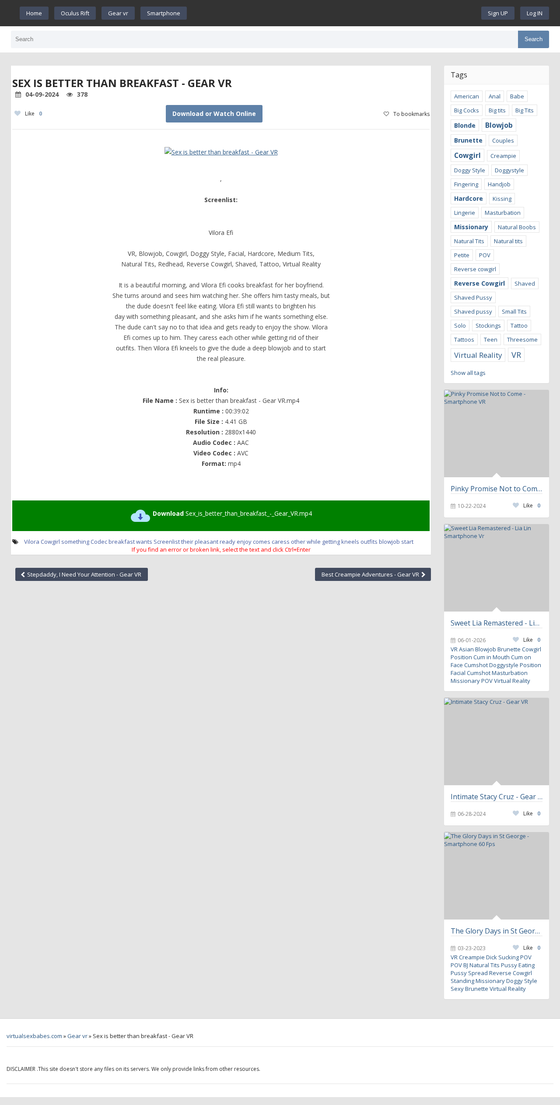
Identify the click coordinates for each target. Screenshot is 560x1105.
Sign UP (498, 13)
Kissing (502, 199)
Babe (517, 96)
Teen (490, 339)
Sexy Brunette (469, 989)
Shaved (524, 283)
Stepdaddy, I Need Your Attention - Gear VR (83, 574)
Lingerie (464, 213)
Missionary (471, 227)
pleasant (206, 542)
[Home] (334, 13)
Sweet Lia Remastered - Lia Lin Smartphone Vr (496, 623)
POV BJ (459, 965)
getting (331, 542)
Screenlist (167, 542)
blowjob (389, 542)
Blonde (465, 125)
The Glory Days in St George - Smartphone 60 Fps (496, 931)
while (314, 542)
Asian (466, 649)
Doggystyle (509, 170)
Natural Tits (469, 241)
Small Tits (514, 311)
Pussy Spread (469, 973)
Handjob (499, 184)
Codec (99, 542)
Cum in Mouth (491, 657)
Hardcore (468, 198)
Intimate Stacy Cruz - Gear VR (496, 796)
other (298, 542)
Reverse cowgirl (475, 269)
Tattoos (464, 339)
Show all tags (468, 373)
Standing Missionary (478, 981)
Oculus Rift (75, 13)
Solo (460, 325)
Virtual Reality (478, 355)
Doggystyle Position (515, 665)
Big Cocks (466, 110)
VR (516, 355)
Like (33, 113)
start (407, 542)
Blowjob (499, 125)
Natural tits (508, 241)
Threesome (522, 339)
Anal (494, 96)
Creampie (503, 156)
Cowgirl (50, 542)
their (187, 542)
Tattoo (519, 325)
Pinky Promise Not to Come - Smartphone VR (496, 488)
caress (281, 542)
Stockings (488, 325)
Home (34, 13)
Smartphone (163, 13)
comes (261, 542)
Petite (461, 255)
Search (533, 39)
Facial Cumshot (470, 673)
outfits (369, 542)
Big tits (497, 110)
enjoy (244, 542)
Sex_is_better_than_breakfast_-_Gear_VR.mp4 (232, 513)
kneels (350, 542)
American (466, 96)
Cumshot (476, 665)
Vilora (31, 542)
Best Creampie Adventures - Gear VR (371, 574)
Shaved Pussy (473, 297)
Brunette (468, 140)
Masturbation (503, 213)
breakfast (121, 542)
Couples (503, 140)
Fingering (466, 184)
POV (484, 255)
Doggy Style (469, 170)
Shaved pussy (473, 311)
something (75, 542)
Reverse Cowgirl (479, 283)
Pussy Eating (518, 965)
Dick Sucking (502, 957)
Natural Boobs (517, 227)
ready (227, 542)
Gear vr (118, 13)
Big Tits (524, 110)
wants (144, 542)
